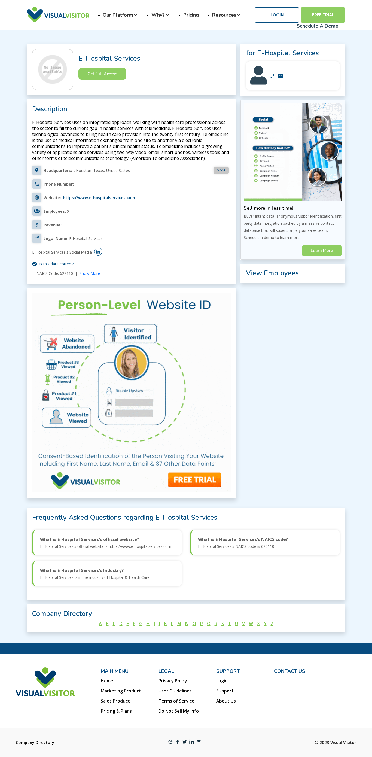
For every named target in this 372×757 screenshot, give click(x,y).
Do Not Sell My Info (178, 711)
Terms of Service (176, 701)
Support (225, 691)
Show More (90, 273)
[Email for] (280, 76)
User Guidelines (175, 691)
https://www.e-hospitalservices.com (99, 197)
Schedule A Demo (318, 26)
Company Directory (35, 742)
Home (107, 681)
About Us (226, 701)
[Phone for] (272, 76)
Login (277, 15)
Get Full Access (102, 74)
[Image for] (258, 83)
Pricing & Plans (116, 711)
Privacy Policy (172, 681)
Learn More (322, 250)
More (221, 170)
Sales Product (115, 701)
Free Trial (323, 15)
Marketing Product (121, 691)
